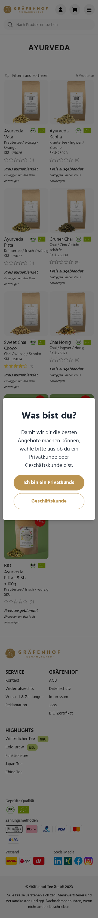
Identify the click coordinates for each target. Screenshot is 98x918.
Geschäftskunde (49, 501)
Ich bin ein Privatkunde (49, 482)
